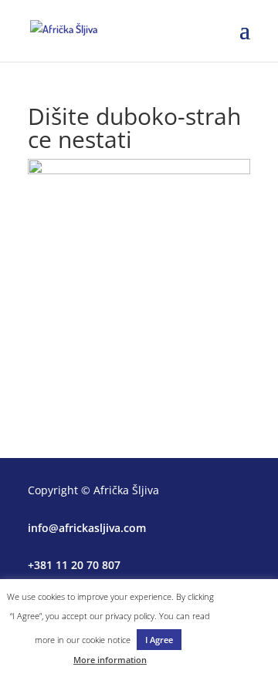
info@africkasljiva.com (87, 527)
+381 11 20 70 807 (74, 564)
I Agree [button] (159, 639)
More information (110, 659)
